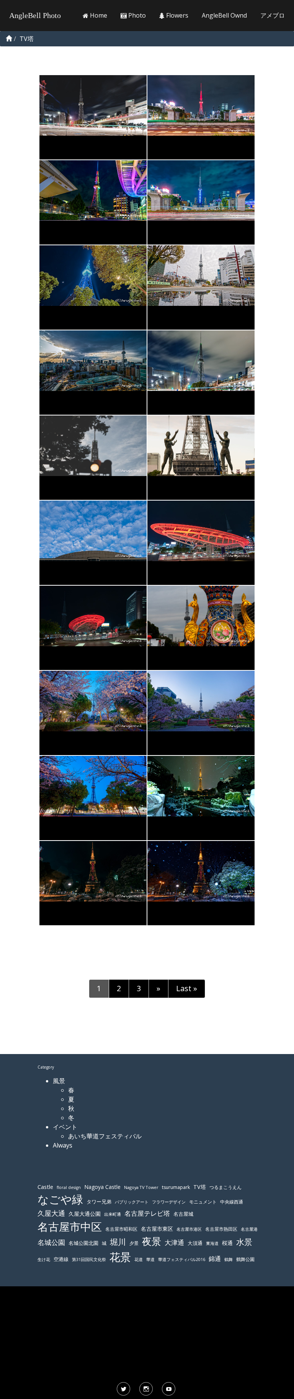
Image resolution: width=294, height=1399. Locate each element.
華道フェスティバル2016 (181, 1259)
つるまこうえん (225, 1187)
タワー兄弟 (99, 1202)
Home (97, 15)
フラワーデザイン (169, 1202)
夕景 (134, 1243)
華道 (150, 1259)
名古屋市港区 (189, 1229)
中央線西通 (231, 1202)
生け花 (44, 1259)
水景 (244, 1241)
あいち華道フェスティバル (105, 1136)
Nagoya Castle (102, 1186)
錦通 (215, 1259)
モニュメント (203, 1202)
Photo (136, 15)
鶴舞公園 (245, 1259)
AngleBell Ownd (224, 15)
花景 (120, 1257)
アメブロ (272, 15)
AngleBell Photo (35, 15)
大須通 (195, 1243)
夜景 (151, 1241)
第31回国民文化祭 (89, 1259)
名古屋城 (183, 1213)
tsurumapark (176, 1187)
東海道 (212, 1243)
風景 (59, 1081)
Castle (45, 1186)
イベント (65, 1127)
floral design (69, 1187)
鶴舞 (228, 1259)
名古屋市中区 (70, 1226)
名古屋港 (249, 1229)
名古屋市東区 (157, 1228)
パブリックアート (132, 1202)
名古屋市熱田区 (221, 1229)
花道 (138, 1259)
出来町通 (112, 1214)
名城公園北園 (83, 1243)
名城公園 (51, 1242)
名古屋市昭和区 (121, 1229)
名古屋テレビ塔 (147, 1213)
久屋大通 (51, 1213)
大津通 (174, 1242)
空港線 (61, 1259)
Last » (186, 988)
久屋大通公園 (85, 1213)
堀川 (118, 1241)
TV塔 (199, 1186)
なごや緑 (60, 1199)
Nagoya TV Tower (141, 1187)
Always (62, 1145)
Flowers (176, 15)
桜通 (227, 1242)
